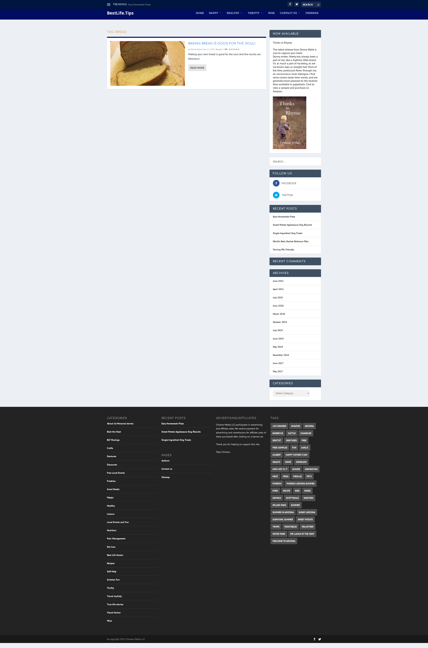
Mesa (285, 476)
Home (200, 13)
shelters (308, 497)
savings (277, 497)
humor (296, 469)
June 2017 (278, 363)
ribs (297, 490)
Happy (213, 13)
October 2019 (280, 322)
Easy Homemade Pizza (139, 4)
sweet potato (305, 519)
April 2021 (278, 289)
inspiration (311, 469)
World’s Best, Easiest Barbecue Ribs (290, 241)
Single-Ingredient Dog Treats (287, 233)
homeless (301, 461)
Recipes (219, 49)
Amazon (295, 426)
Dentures (111, 456)
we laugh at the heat (302, 533)
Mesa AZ (297, 476)
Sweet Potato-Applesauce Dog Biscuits (292, 224)
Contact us (288, 13)
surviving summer (283, 519)
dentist (277, 440)
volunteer (307, 526)
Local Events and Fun (118, 522)
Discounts (112, 464)
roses (307, 490)
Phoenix (277, 483)
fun (294, 447)
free (304, 440)
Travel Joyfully (114, 596)
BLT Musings (113, 439)
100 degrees (279, 426)
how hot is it (280, 469)
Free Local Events (116, 472)
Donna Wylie (196, 49)
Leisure (110, 513)
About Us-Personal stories (120, 423)
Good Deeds (113, 489)
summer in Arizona (283, 512)
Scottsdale (292, 497)
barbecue (278, 433)
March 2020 (279, 313)
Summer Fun (113, 579)
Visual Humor (114, 612)
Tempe (276, 526)
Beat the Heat (114, 431)
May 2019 (278, 346)
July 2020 (278, 297)
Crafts (110, 448)
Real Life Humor (115, 555)
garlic (304, 447)
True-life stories (115, 604)
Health (276, 461)
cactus (292, 433)
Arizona (309, 426)
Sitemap (166, 477)
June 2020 (278, 305)
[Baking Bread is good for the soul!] (147, 63)
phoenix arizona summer (301, 483)
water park (279, 533)
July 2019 (278, 330)
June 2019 (278, 338)
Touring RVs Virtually (283, 249)
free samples (280, 447)
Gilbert (277, 454)
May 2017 (278, 371)
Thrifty (253, 13)
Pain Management (116, 538)
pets (309, 476)
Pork (275, 490)
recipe (286, 490)
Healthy (233, 13)
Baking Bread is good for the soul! (221, 43)
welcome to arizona (284, 541)
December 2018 (281, 355)
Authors (166, 460)
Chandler (305, 433)
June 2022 (278, 280)
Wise (271, 13)
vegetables (290, 526)
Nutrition (111, 530)
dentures (291, 440)
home (288, 461)
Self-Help (111, 571)
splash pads (279, 505)
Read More (197, 67)
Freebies (312, 13)
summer (295, 505)
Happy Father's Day (296, 454)
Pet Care (111, 546)
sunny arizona (307, 512)
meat (275, 476)
